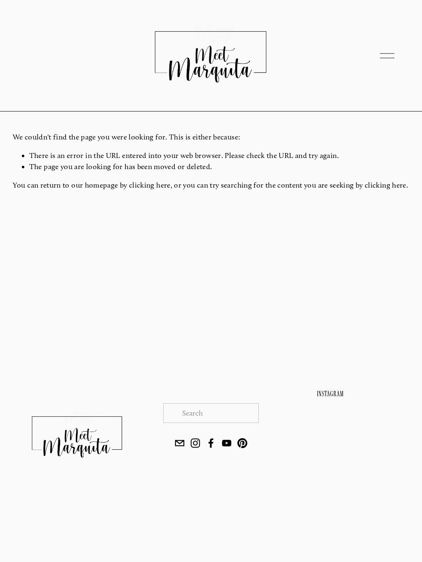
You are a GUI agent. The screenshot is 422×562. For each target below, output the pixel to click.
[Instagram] (195, 443)
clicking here (150, 185)
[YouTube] (227, 443)
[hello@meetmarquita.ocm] (180, 443)
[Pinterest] (242, 443)
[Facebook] (211, 443)
